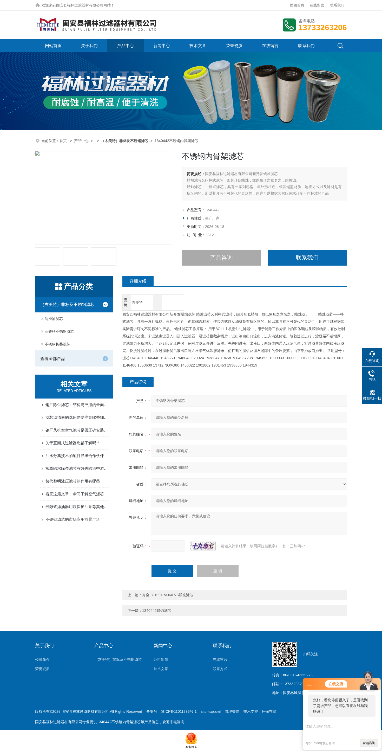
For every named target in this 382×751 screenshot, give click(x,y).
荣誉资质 (234, 45)
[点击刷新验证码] (203, 546)
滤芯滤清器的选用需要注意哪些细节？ (76, 417)
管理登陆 (232, 711)
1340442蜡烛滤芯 (156, 610)
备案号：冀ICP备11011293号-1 (171, 711)
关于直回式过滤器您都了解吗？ (72, 443)
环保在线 (269, 711)
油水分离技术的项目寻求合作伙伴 (74, 455)
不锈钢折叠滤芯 (57, 344)
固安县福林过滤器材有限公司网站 (83, 5)
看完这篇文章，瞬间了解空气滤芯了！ (76, 494)
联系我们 (337, 5)
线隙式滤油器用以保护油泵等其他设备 (76, 506)
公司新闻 (161, 659)
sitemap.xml (211, 711)
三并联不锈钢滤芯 (59, 331)
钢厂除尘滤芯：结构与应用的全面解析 (76, 404)
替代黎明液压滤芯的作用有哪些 (72, 481)
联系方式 (220, 669)
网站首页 (53, 45)
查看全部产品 (52, 358)
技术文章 (197, 45)
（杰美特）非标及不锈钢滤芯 (67, 304)
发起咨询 (369, 743)
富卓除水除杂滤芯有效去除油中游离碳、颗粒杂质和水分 (76, 468)
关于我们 (89, 45)
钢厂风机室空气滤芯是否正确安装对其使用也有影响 (76, 430)
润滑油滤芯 (54, 319)
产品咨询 (221, 257)
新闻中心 (161, 45)
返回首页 (297, 5)
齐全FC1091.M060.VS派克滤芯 (167, 595)
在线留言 (317, 5)
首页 (64, 141)
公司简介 (42, 659)
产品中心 (125, 45)
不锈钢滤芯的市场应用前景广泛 (72, 519)
